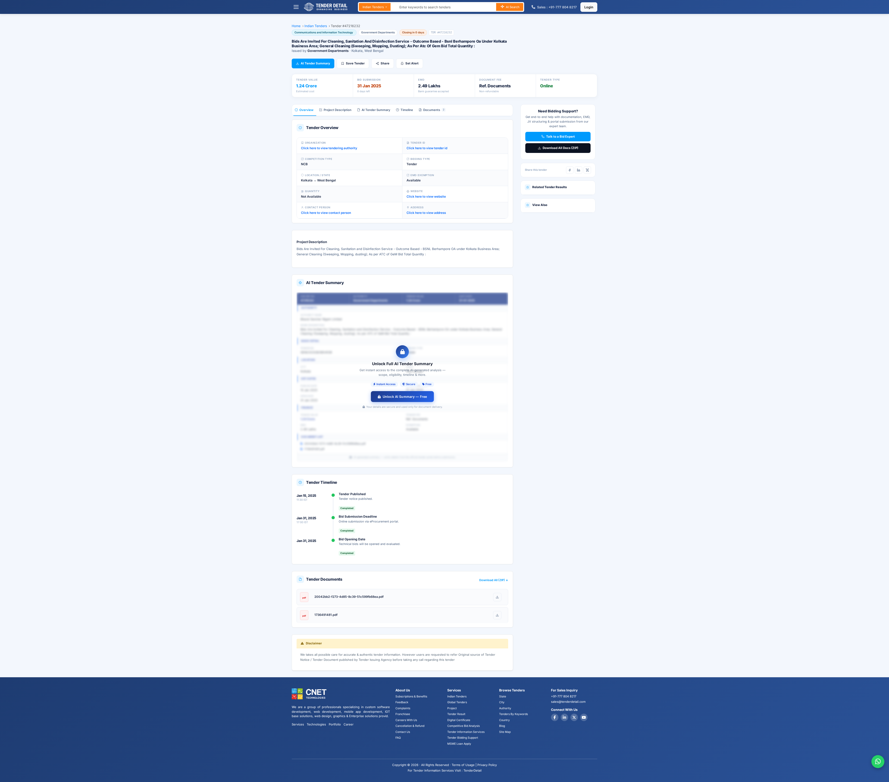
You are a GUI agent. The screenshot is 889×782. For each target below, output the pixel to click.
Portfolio (335, 724)
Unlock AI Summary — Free (405, 397)
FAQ (398, 737)
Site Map (505, 732)
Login (588, 7)
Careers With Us (406, 720)
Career (349, 724)
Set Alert (412, 63)
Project (452, 708)
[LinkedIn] (578, 170)
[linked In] (564, 717)
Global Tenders (457, 702)
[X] (587, 170)
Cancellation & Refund (409, 726)
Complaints (402, 708)
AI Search (512, 7)
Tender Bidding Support (462, 737)
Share (385, 63)
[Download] (497, 597)
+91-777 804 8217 (563, 696)
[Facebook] (569, 170)
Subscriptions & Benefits (411, 696)
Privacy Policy (487, 765)
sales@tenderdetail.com (568, 701)
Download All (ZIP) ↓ (493, 580)
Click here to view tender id (427, 148)
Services (298, 724)
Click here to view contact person (326, 213)
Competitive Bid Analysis (463, 726)
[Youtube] (584, 717)
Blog (502, 726)
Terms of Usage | (464, 765)
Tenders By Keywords (513, 714)
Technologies (316, 724)
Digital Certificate (458, 720)
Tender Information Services (466, 732)
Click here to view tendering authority (329, 148)
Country (504, 720)
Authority (505, 708)
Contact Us (402, 732)
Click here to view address (426, 213)
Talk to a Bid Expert (560, 136)
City (501, 702)
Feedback (401, 702)
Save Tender (355, 63)
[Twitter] (574, 717)
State (502, 696)
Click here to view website (426, 196)
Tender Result (456, 714)
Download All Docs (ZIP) (560, 148)
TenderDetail (472, 770)
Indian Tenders (374, 7)
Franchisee (402, 714)
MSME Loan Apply (459, 743)
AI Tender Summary (315, 63)
